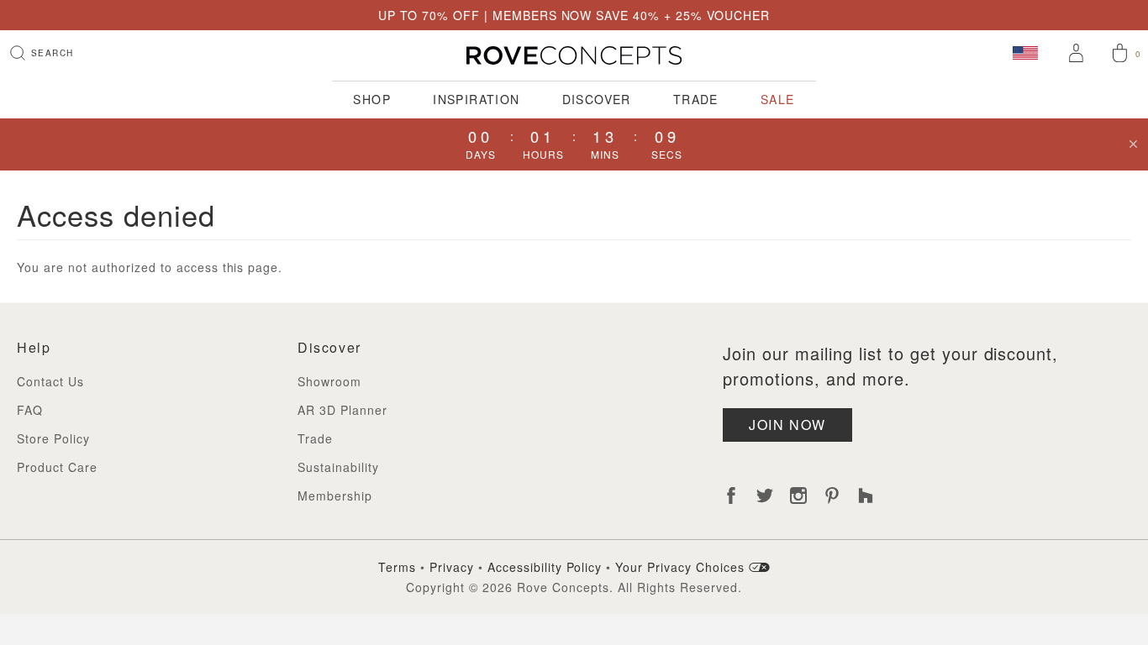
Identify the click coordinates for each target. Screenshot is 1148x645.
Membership (335, 495)
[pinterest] (832, 495)
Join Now (787, 424)
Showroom (329, 381)
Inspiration (476, 99)
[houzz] (865, 495)
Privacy (451, 566)
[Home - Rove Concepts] (574, 55)
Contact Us (50, 381)
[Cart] (1120, 55)
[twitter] (764, 495)
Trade (696, 99)
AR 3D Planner (342, 409)
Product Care (57, 467)
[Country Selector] (1025, 52)
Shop (372, 99)
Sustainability (338, 467)
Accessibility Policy (545, 566)
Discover (596, 99)
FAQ (30, 409)
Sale (778, 99)
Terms (397, 566)
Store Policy (53, 438)
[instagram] (798, 495)
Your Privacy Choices (682, 566)
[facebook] (731, 495)
